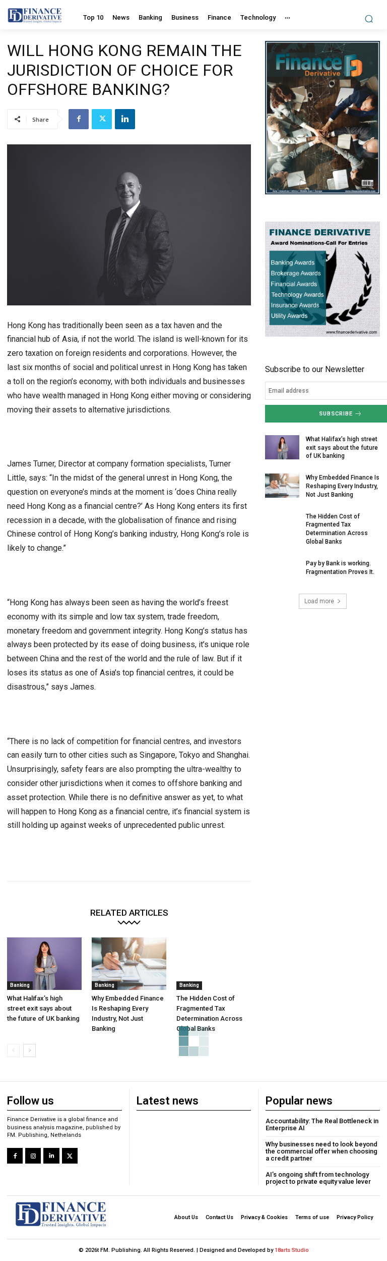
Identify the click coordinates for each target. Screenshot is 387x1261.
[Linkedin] (125, 119)
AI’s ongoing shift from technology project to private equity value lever (318, 1178)
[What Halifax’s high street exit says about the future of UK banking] (44, 963)
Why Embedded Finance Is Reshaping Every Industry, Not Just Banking (342, 486)
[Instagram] (33, 1156)
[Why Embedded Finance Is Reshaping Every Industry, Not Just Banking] (129, 963)
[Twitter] (102, 119)
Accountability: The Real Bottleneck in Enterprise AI (322, 1124)
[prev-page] (13, 1050)
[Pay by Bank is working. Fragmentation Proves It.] (282, 571)
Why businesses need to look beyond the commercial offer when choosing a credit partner (321, 1151)
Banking (20, 985)
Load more (319, 601)
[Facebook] (79, 119)
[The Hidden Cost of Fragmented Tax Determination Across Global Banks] (213, 963)
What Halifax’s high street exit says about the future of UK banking (43, 1008)
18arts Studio (292, 1250)
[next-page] (29, 1050)
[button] (369, 18)
